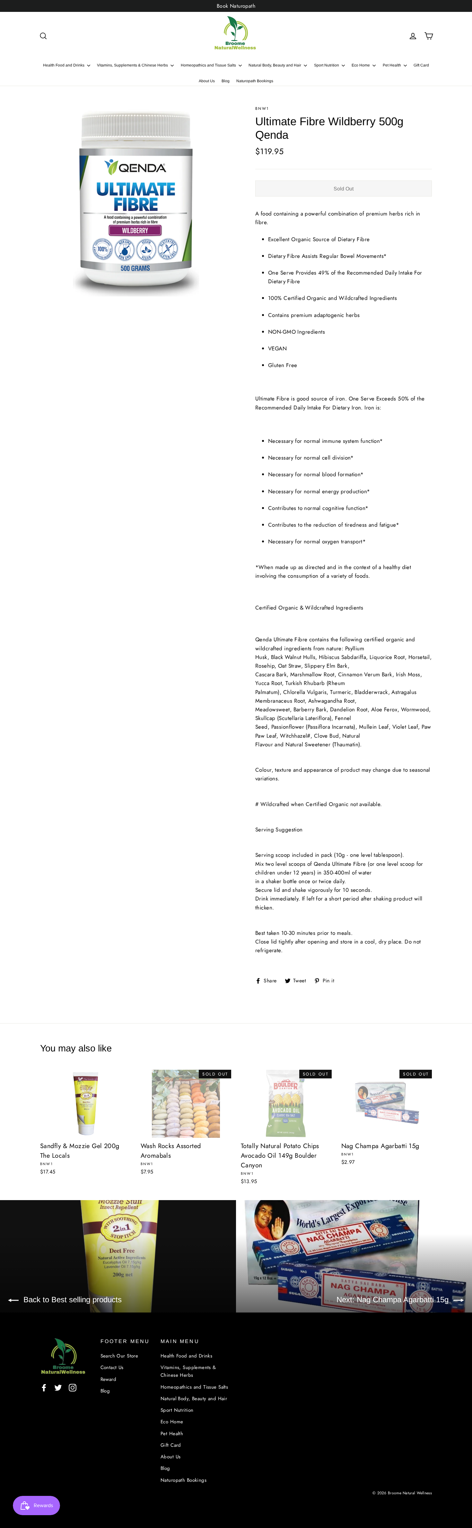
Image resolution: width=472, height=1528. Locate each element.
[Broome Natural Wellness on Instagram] (72, 1387)
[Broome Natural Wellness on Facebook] (44, 1387)
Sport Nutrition (327, 65)
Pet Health (392, 65)
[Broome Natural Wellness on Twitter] (58, 1387)
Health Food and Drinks (64, 65)
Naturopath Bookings (254, 81)
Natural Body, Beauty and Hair (275, 65)
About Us (207, 81)
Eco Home (361, 65)
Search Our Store (119, 1355)
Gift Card (421, 65)
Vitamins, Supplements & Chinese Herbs (133, 65)
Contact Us (112, 1367)
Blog (226, 81)
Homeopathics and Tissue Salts (209, 65)
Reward (109, 1379)
